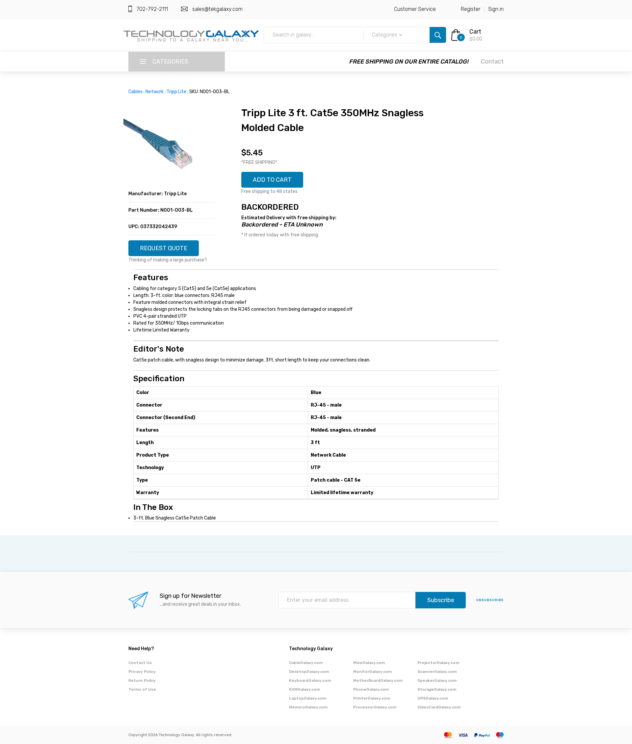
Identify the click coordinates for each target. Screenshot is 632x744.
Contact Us (140, 662)
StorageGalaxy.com (436, 689)
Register (470, 9)
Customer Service (415, 9)
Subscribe (440, 600)
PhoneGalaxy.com (371, 689)
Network (154, 91)
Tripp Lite (176, 91)
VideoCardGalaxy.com (439, 707)
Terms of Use (142, 689)
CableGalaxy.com (306, 662)
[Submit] (438, 35)
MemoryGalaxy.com (308, 707)
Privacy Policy (142, 671)
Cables (135, 91)
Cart (475, 31)
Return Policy (142, 680)
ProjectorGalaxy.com (438, 662)
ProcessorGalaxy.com (374, 707)
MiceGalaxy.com (369, 662)
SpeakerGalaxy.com (437, 680)
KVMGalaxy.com (304, 689)
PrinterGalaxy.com (371, 698)
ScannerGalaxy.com (437, 671)
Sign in (496, 9)
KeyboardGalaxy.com (310, 680)
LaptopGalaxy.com (307, 698)
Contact (492, 61)
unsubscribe (490, 600)
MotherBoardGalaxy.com (378, 680)
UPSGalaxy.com (432, 698)
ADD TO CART (272, 179)
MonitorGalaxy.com (372, 671)
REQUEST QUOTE (163, 248)
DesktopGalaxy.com (309, 671)
